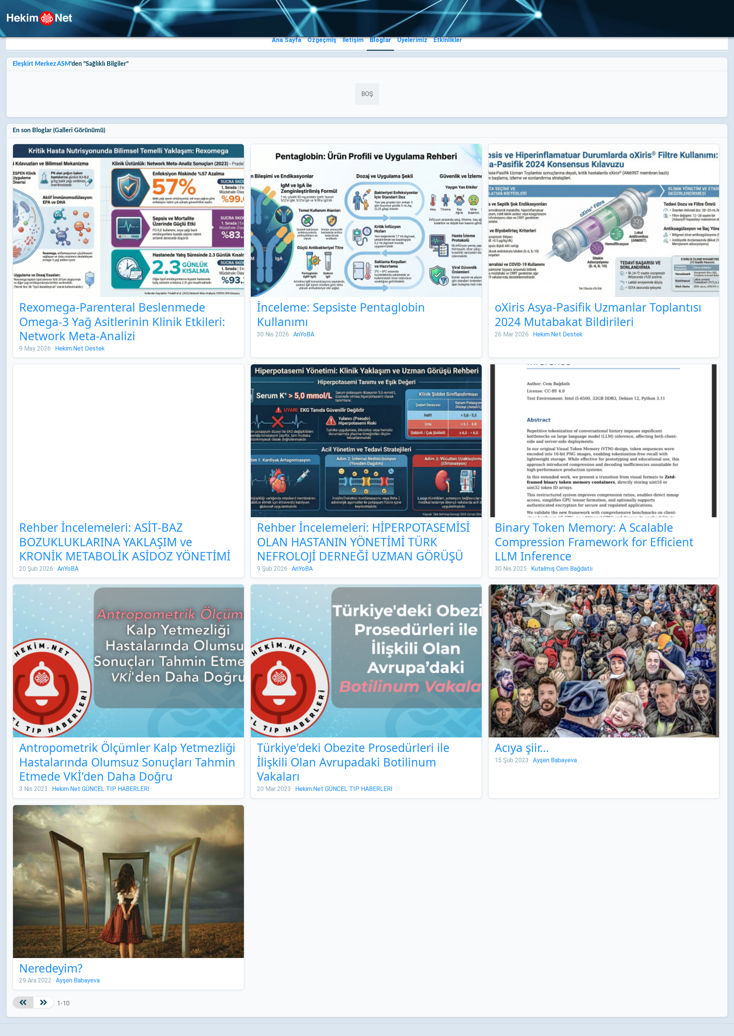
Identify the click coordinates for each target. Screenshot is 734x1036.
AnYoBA (303, 334)
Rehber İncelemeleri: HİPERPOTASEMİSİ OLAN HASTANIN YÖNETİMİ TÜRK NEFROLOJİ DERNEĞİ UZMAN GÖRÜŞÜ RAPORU (363, 549)
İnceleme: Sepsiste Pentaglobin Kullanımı (341, 314)
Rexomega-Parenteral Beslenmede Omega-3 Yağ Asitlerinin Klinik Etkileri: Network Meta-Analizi (122, 321)
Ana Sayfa (286, 40)
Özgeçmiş (321, 40)
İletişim (353, 40)
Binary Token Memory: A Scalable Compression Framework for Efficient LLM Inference (594, 542)
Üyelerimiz (412, 40)
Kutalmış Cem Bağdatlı (562, 568)
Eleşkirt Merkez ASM (41, 64)
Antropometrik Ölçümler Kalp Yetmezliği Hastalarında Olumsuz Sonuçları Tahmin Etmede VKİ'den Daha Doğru (127, 762)
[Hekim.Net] (39, 18)
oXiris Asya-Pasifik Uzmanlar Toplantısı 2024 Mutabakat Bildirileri (598, 314)
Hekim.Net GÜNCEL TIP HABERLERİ (100, 788)
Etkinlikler (448, 40)
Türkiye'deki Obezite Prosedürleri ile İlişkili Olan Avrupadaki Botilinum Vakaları (353, 762)
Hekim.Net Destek (80, 348)
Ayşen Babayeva (555, 760)
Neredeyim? (51, 968)
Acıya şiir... (522, 747)
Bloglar (380, 40)
